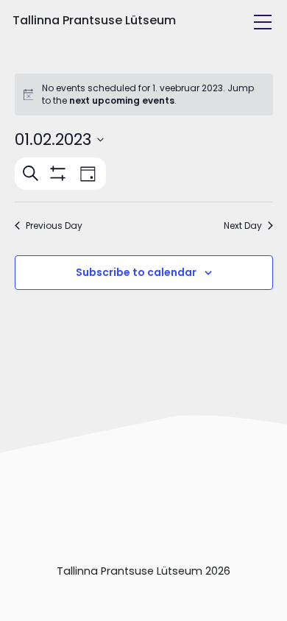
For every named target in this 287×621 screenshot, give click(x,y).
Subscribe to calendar (136, 272)
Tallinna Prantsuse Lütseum (94, 20)
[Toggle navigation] (262, 22)
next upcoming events (121, 100)
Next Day (243, 226)
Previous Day (54, 226)
